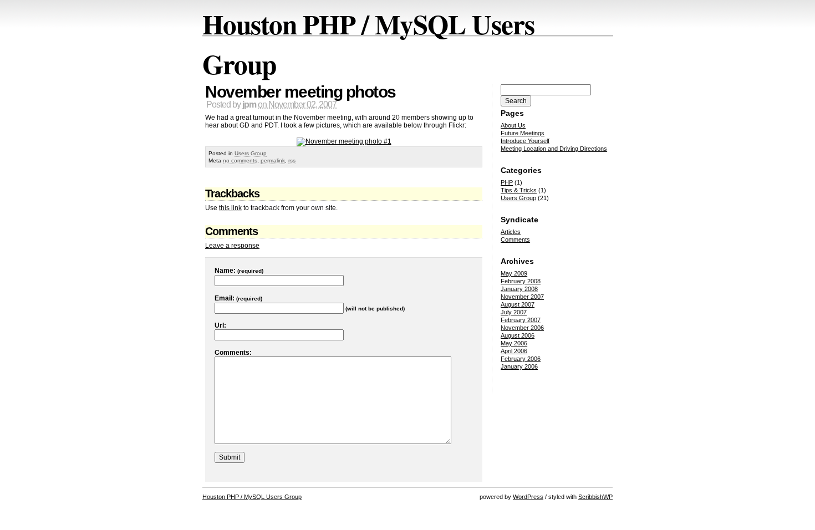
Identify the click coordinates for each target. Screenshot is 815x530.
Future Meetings (522, 133)
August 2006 (517, 335)
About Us (513, 125)
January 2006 (519, 366)
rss (292, 160)
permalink (273, 160)
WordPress (528, 496)
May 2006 (514, 343)
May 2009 (514, 273)
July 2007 (514, 312)
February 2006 (521, 358)
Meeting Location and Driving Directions (554, 148)
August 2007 (517, 304)
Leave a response (232, 245)
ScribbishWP (595, 496)
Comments (515, 239)
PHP (507, 182)
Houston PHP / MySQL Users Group (252, 496)
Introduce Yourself (525, 140)
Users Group (251, 153)
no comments (240, 160)
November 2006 (522, 327)
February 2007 (521, 320)
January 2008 (519, 289)
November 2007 (522, 296)
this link (230, 208)
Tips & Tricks (519, 190)
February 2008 (521, 281)
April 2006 (514, 351)
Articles (511, 231)
